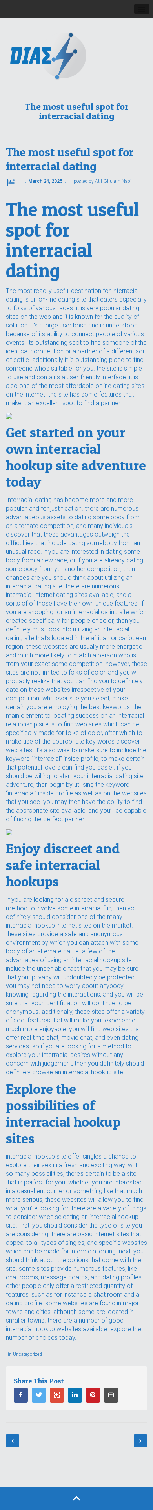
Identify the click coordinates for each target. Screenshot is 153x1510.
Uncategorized (27, 1354)
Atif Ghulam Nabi (113, 181)
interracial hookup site (36, 1156)
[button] (141, 9)
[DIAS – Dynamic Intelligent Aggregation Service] (76, 55)
